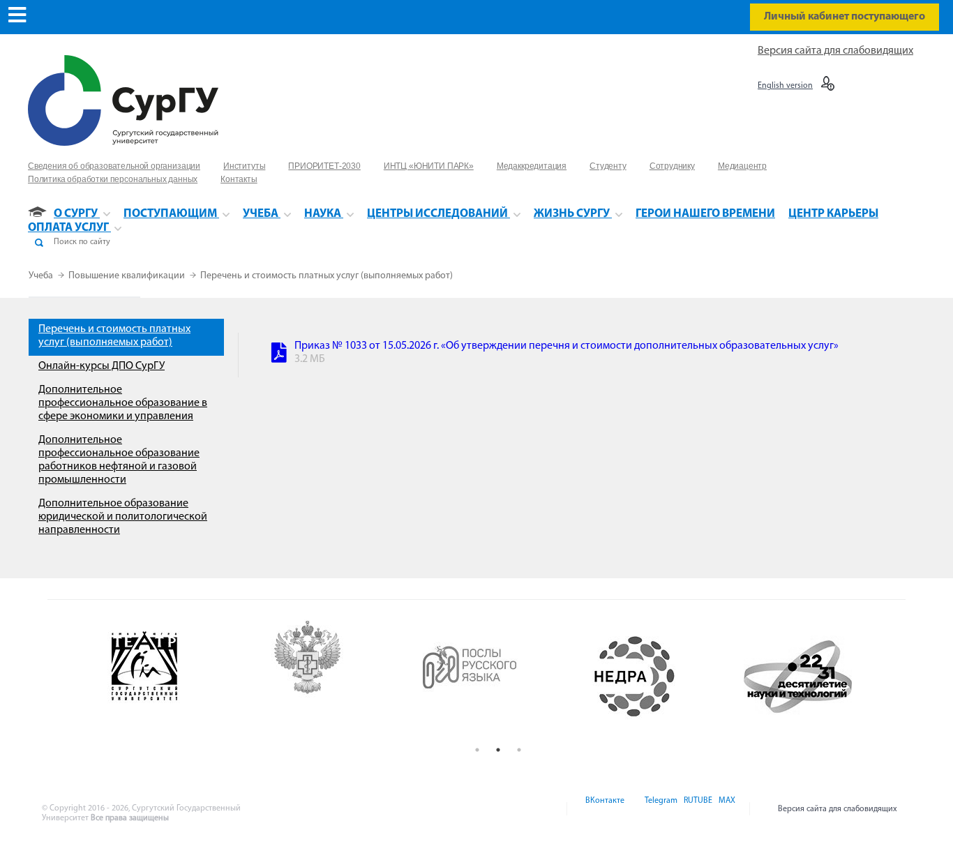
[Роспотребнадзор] (335, 676)
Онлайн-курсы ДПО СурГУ (101, 366)
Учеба (42, 276)
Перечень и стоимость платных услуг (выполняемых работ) (326, 276)
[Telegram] (660, 809)
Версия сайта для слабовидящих (835, 50)
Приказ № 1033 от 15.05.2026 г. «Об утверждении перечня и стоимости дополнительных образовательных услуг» (566, 346)
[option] (172, 676)
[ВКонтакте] (603, 809)
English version (785, 86)
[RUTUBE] (697, 809)
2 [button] (498, 750)
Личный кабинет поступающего (844, 16)
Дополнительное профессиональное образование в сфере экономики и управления (122, 403)
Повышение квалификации (127, 276)
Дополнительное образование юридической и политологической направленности (122, 517)
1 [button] (477, 750)
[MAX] (724, 809)
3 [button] (519, 750)
